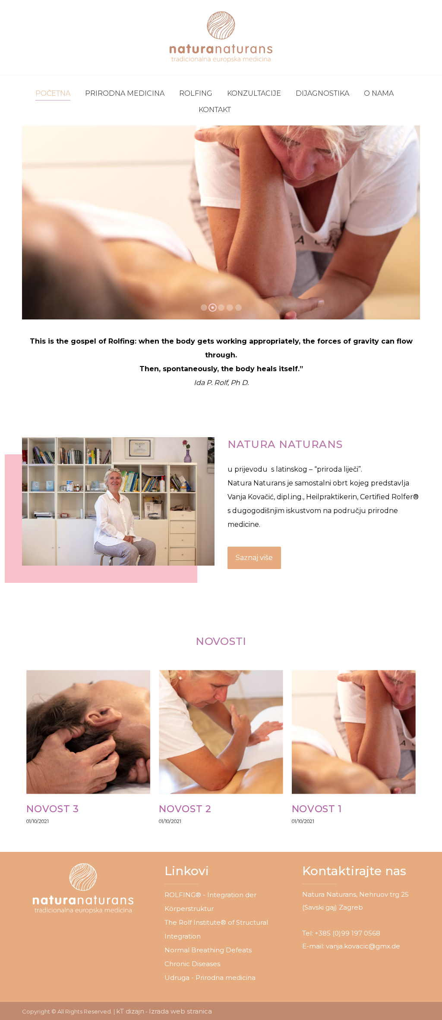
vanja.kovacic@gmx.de (363, 946)
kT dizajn (130, 1011)
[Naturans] (221, 37)
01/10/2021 (37, 821)
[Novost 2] (221, 732)
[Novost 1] (354, 732)
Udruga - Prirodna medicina (210, 977)
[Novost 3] (88, 732)
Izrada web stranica (180, 1011)
